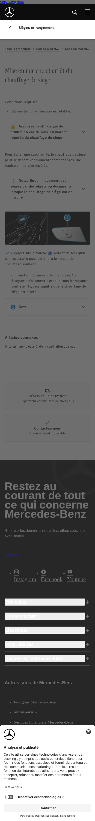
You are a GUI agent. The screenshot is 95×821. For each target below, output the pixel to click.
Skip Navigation (12, 2)
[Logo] (9, 12)
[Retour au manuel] (12, 28)
